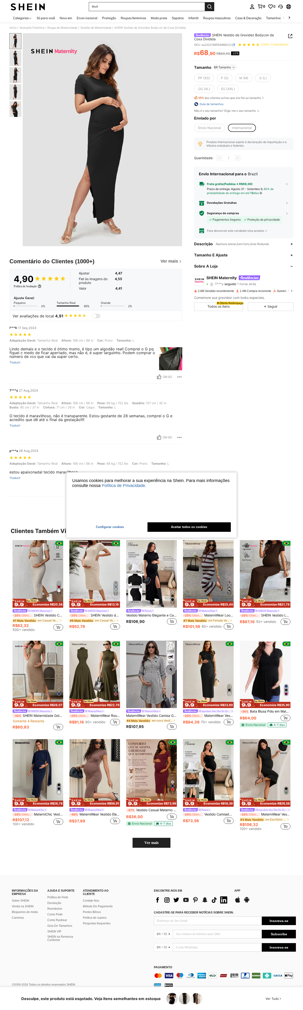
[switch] (96, 316)
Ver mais (151, 843)
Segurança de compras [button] (223, 213)
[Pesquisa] (209, 6)
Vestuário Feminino (32, 27)
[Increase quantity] (237, 158)
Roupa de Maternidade (62, 27)
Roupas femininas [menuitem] (133, 18)
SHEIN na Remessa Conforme (60, 938)
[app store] (237, 902)
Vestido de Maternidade (95, 27)
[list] (192, 899)
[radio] (204, 78)
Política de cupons (95, 917)
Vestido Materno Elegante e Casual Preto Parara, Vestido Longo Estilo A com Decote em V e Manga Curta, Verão (151, 615)
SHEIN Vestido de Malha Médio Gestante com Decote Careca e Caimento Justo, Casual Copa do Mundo (95, 615)
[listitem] (38, 586)
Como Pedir (55, 914)
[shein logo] (28, 6)
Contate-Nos (91, 900)
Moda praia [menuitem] (159, 18)
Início (13, 27)
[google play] (246, 902)
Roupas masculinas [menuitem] (217, 18)
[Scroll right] (289, 18)
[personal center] (252, 6)
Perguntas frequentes (97, 923)
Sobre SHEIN (20, 900)
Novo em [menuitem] (66, 18)
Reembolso (54, 908)
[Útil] (159, 377)
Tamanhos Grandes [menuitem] (280, 18)
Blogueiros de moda (25, 912)
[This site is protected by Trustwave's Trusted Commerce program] (157, 985)
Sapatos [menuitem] (178, 18)
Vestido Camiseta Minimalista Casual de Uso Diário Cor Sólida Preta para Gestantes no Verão (208, 814)
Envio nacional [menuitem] (87, 18)
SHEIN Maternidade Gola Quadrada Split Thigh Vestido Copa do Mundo (38, 716)
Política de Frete (57, 897)
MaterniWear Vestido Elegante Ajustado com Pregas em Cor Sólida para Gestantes (95, 814)
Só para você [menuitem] (46, 18)
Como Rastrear (57, 920)
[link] (261, 6)
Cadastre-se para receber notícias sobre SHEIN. (194, 912)
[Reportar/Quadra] (179, 377)
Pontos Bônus (92, 912)
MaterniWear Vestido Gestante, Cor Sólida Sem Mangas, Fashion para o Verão (265, 814)
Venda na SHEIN (23, 906)
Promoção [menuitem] (109, 18)
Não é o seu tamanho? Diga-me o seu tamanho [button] (225, 110)
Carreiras (18, 917)
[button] (280, 6)
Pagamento (163, 967)
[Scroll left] (283, 18)
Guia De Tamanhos (59, 925)
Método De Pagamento (98, 906)
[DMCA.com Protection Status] (169, 985)
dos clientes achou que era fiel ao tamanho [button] (229, 98)
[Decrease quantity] (219, 158)
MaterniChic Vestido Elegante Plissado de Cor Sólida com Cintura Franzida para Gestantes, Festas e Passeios (38, 814)
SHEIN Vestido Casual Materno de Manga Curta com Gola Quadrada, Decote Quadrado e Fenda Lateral (38, 615)
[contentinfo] (225, 975)
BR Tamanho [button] (222, 67)
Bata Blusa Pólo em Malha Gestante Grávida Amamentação (265, 711)
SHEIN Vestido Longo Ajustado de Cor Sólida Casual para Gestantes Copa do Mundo (265, 615)
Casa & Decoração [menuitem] (248, 18)
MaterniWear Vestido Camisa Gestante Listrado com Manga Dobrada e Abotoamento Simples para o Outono (151, 716)
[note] (38, 603)
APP (237, 890)
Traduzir (14, 362)
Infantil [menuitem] (193, 18)
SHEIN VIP (54, 931)
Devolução (54, 903)
